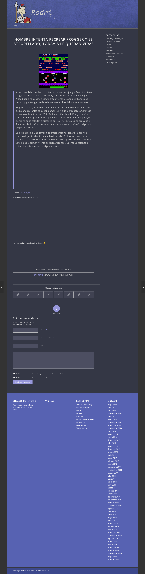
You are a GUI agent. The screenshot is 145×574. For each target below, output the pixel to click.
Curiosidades (60, 275)
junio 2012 (112, 455)
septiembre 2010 (115, 505)
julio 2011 (112, 476)
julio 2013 (112, 443)
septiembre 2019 (115, 413)
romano (68, 270)
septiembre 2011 (115, 470)
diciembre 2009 (114, 532)
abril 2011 (112, 485)
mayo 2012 (112, 458)
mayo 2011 (112, 482)
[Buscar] (130, 25)
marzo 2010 (113, 523)
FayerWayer (25, 192)
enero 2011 (112, 494)
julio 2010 (112, 511)
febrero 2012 (113, 461)
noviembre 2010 (114, 500)
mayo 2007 (112, 556)
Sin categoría (111, 62)
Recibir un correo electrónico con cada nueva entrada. (33, 378)
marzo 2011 (113, 488)
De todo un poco (113, 42)
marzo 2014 (113, 434)
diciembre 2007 (114, 547)
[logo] (35, 11)
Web (42, 345)
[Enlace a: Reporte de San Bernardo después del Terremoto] (28, 294)
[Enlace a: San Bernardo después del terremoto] (18, 294)
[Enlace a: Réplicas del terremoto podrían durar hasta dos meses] (79, 294)
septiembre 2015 (115, 422)
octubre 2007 (113, 550)
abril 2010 (112, 520)
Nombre (44, 330)
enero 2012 (112, 464)
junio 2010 (112, 514)
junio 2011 (112, 479)
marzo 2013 (113, 446)
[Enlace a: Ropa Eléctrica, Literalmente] (38, 294)
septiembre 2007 (115, 553)
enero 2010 (112, 529)
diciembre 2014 (114, 425)
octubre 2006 (113, 559)
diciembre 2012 (114, 449)
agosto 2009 (113, 538)
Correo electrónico (47, 338)
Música (109, 47)
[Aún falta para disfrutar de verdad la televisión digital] (2, 287)
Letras (108, 44)
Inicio (16, 26)
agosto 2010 (113, 508)
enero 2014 (112, 437)
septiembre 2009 (115, 535)
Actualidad (49, 275)
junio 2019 (112, 416)
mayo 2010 (112, 517)
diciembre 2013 (114, 440)
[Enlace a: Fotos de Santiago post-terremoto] (48, 294)
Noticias (53, 36)
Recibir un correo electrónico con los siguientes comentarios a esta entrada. (40, 374)
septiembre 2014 (115, 428)
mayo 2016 (112, 419)
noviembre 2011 (114, 467)
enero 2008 (112, 544)
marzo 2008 (113, 541)
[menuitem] (130, 25)
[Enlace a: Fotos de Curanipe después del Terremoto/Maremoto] (58, 294)
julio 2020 (112, 410)
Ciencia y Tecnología (114, 38)
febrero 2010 (113, 526)
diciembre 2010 (114, 497)
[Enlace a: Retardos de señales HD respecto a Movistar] (69, 294)
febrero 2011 (113, 491)
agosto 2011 (113, 473)
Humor (70, 275)
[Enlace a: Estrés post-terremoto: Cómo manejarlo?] (89, 294)
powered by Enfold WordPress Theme (38, 571)
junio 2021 (112, 407)
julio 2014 (112, 431)
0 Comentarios (53, 270)
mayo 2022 (112, 404)
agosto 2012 (113, 452)
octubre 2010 (113, 502)
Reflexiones (110, 59)
